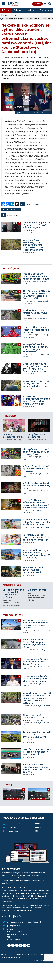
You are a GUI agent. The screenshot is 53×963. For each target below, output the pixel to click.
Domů (4, 15)
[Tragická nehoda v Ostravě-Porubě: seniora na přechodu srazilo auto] (11, 278)
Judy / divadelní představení (36, 435)
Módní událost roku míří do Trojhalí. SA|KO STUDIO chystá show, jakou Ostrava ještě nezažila (36, 367)
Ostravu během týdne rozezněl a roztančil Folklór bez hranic (36, 330)
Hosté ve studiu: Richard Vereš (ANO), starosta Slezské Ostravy (35, 662)
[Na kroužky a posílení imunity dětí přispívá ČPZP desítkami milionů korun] (11, 539)
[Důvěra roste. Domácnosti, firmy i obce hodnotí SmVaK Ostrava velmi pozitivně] (11, 736)
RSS (37, 961)
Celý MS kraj (41, 457)
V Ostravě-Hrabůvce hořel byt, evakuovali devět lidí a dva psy (36, 469)
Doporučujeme (10, 268)
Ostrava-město (42, 335)
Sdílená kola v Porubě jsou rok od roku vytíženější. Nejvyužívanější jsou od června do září (36, 294)
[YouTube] (28, 945)
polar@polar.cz (14, 926)
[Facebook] (9, 945)
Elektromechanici (37, 589)
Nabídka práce (12, 585)
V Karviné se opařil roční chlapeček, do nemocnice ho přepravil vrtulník (37, 522)
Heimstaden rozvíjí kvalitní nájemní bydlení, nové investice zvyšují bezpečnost (36, 226)
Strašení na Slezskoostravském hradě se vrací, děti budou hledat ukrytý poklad (36, 400)
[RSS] (24, 945)
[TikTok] (21, 945)
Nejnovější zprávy (12, 614)
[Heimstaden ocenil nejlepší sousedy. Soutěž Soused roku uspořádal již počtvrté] (11, 768)
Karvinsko (30, 10)
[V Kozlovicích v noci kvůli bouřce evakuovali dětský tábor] (11, 487)
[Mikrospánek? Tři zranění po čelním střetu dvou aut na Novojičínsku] (11, 453)
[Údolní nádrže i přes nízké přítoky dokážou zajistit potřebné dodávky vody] (11, 385)
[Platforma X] (17, 945)
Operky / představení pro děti (14, 435)
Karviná (39, 527)
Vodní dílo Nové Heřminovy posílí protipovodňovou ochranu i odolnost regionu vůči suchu (33, 245)
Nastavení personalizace (18, 961)
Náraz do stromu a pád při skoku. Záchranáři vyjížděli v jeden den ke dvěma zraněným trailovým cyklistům (37, 698)
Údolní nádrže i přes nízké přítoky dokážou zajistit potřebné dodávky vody (36, 384)
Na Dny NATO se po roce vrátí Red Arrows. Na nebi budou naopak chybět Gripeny (36, 624)
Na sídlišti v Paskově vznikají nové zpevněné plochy (35, 313)
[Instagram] (13, 945)
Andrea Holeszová (28, 337)
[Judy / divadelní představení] (39, 425)
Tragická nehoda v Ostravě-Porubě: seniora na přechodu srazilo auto (36, 276)
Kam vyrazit (10, 416)
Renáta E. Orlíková (41, 57)
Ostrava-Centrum (42, 510)
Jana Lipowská (27, 303)
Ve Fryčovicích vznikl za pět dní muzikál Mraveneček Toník (35, 570)
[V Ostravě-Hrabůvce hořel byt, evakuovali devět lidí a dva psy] (11, 470)
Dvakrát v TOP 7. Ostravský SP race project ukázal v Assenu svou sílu (37, 752)
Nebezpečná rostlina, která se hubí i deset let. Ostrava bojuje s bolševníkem (35, 348)
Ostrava (17, 10)
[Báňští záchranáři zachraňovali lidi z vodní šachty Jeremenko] (11, 719)
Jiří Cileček (46, 527)
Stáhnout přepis (24, 113)
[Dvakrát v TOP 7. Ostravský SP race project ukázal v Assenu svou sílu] (11, 753)
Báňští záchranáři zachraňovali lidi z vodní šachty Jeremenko (35, 718)
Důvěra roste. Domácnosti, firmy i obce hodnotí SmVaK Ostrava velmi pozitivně (37, 736)
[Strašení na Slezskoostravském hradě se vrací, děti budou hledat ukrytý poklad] (11, 400)
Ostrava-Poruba (36, 282)
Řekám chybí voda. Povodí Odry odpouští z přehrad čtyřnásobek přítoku (35, 643)
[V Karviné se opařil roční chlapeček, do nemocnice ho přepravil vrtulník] (11, 524)
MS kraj (5, 10)
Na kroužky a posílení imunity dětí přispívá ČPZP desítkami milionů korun (36, 537)
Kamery (7, 784)
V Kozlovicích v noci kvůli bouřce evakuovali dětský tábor (36, 486)
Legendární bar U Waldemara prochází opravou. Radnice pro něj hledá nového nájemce (36, 504)
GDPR (30, 961)
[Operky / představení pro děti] (14, 425)
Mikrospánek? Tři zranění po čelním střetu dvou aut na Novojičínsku (36, 452)
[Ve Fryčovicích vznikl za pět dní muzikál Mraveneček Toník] (11, 571)
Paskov (39, 318)
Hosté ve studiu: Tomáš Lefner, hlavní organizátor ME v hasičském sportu (36, 679)
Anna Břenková (27, 513)
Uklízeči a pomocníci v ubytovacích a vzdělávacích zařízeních (14, 593)
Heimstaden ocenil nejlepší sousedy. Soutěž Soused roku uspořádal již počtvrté (36, 768)
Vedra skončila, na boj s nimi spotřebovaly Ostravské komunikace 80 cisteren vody (36, 554)
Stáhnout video (41, 113)
